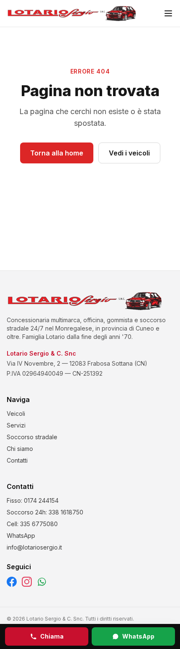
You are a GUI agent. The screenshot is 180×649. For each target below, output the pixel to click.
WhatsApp (138, 636)
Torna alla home (56, 153)
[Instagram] (27, 582)
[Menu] (168, 13)
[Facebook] (12, 582)
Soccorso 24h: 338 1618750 (45, 512)
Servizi (16, 425)
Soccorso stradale (32, 436)
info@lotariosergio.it (34, 547)
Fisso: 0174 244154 (33, 500)
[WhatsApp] (42, 582)
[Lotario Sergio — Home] (72, 13)
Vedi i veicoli (129, 153)
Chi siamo (20, 448)
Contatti (17, 460)
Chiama (52, 636)
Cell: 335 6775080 (32, 523)
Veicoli (16, 413)
